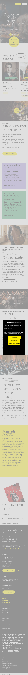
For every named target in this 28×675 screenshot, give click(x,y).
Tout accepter (14, 337)
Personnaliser (14, 340)
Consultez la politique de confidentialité (12, 330)
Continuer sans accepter (14, 343)
